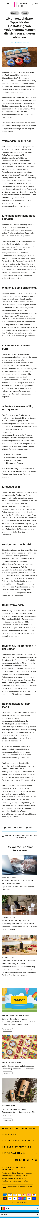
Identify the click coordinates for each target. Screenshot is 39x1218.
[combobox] (19, 1208)
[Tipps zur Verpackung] (19, 1047)
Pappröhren (9, 1135)
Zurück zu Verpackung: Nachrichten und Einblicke (21, 836)
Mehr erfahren (7, 1030)
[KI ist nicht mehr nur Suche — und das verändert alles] (19, 865)
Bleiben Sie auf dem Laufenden (13, 1168)
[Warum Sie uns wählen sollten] (19, 1000)
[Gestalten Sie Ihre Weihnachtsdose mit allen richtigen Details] (19, 945)
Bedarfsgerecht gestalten (18, 1141)
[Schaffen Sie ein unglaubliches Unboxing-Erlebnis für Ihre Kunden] (19, 905)
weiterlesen (7, 1120)
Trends (25, 13)
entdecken (7, 1073)
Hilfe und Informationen (16, 1147)
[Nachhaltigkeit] (19, 1090)
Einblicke (14, 13)
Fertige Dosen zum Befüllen (18, 1128)
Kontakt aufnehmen (13, 1153)
